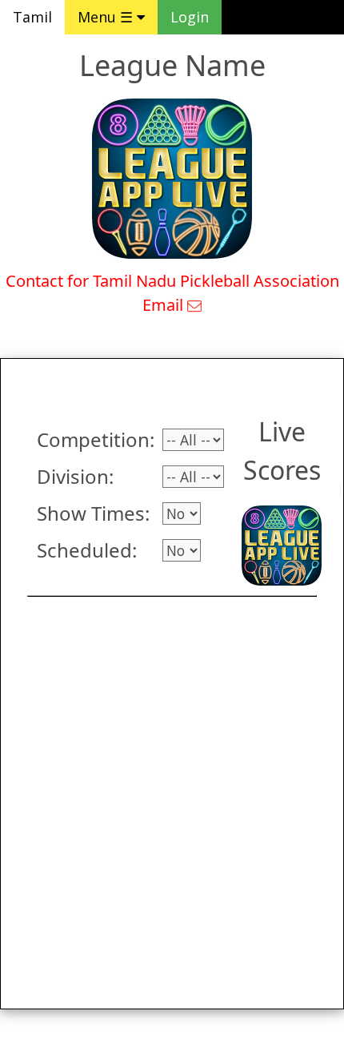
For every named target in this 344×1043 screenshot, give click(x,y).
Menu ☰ (107, 16)
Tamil (32, 16)
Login (189, 16)
